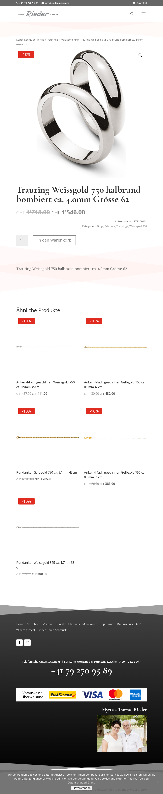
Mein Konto (89, 624)
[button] (140, 55)
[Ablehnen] (158, 782)
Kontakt (61, 624)
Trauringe (52, 39)
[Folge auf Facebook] (19, 642)
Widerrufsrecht (25, 630)
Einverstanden (82, 787)
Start (19, 39)
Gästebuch (33, 624)
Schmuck (29, 39)
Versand (48, 624)
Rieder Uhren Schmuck (52, 630)
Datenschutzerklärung (81, 782)
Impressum (107, 624)
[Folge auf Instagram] (27, 642)
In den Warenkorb (54, 240)
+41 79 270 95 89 (81, 670)
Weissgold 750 (69, 39)
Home (20, 624)
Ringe (40, 39)
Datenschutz (125, 624)
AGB (138, 624)
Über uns (74, 624)
